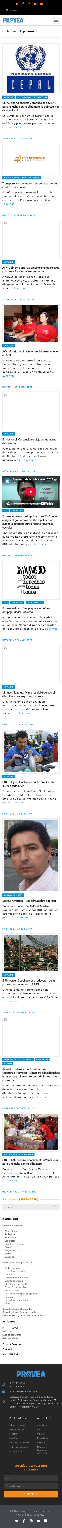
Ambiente (10, 1234)
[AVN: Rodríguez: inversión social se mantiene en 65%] (31, 323)
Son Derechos (10, 1337)
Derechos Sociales (12, 1225)
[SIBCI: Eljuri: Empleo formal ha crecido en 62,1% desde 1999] (31, 751)
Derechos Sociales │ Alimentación (32, 97)
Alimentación (12, 1231)
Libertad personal (14, 1280)
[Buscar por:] (31, 1207)
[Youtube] (35, 3)
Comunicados (17, 511)
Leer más (15, 127)
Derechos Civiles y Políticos (17, 1262)
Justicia (9, 1274)
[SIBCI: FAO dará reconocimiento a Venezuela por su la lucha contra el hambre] (31, 1132)
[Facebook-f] (22, 3)
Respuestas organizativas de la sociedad (21, 178)
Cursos (7, 1349)
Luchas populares (34, 603)
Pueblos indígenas (15, 1243)
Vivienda (9, 1256)
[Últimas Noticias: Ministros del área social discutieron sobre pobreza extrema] (31, 664)
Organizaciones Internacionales (18, 1059)
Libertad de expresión (16, 1277)
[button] (56, 20)
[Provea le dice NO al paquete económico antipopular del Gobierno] (31, 580)
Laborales (10, 1240)
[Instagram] (29, 3)
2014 (5, 511)
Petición (9, 1296)
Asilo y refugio (12, 1267)
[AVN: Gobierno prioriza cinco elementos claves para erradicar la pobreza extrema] (31, 239)
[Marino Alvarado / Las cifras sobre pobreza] (31, 855)
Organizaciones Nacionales (17, 1308)
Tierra (8, 1253)
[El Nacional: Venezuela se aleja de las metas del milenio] (31, 411)
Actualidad (8, 97)
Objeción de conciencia (17, 1287)
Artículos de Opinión (13, 895)
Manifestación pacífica (17, 1283)
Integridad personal (15, 1271)
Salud (8, 1247)
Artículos (8, 1321)
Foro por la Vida (10, 1328)
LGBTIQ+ (7, 1331)
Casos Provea (11, 1344)
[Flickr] (41, 3)
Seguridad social (14, 1250)
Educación (10, 1237)
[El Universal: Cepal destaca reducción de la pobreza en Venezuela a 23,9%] (31, 952)
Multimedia (10, 1354)
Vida (7, 1303)
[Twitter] (16, 3)
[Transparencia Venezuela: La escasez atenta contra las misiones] (31, 159)
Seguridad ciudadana (16, 1299)
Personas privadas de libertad (21, 1293)
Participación (12, 1290)
